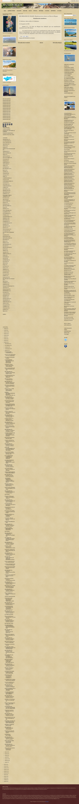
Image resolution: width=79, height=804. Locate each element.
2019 (5, 340)
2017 (5, 764)
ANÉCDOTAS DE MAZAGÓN (9, 148)
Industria (5, 227)
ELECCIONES (5, 200)
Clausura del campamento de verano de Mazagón (10, 355)
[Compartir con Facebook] (26, 36)
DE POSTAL (5, 189)
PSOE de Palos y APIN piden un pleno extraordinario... (9, 389)
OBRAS (4, 250)
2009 (5, 778)
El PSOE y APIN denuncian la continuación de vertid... (10, 546)
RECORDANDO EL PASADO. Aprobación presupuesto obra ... (10, 423)
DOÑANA (35, 10)
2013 (5, 771)
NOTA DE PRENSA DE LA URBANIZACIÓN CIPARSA (10, 689)
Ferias (4, 207)
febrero (6, 760)
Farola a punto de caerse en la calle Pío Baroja (10, 562)
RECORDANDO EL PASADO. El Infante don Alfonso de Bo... (9, 397)
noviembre (7, 345)
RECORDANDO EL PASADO (29, 38)
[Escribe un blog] (24, 36)
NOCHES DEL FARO (9, 623)
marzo (6, 758)
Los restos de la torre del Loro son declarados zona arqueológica (70, 254)
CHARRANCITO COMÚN (69, 70)
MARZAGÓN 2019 (6, 109)
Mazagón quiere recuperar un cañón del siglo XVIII (70, 282)
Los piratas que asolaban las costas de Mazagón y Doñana (70, 244)
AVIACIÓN (5, 163)
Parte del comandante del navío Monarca (69, 300)
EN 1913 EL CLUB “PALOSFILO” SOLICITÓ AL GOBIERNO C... (8, 676)
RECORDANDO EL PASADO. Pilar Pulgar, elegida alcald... (10, 372)
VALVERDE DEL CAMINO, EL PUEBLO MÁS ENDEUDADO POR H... (10, 539)
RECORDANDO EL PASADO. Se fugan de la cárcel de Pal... (10, 492)
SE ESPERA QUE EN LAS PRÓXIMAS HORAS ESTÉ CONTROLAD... (10, 721)
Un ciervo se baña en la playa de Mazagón (9, 683)
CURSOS (4, 187)
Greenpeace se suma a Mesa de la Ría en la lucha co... (9, 711)
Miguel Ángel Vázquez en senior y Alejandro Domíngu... (10, 703)
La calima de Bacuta (68, 204)
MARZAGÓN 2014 (6, 117)
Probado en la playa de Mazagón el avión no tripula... (9, 731)
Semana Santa (6, 289)
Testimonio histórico (68, 320)
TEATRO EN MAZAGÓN (10, 596)
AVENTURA (5, 162)
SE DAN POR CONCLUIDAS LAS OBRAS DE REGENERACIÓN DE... (10, 558)
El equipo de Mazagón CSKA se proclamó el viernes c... (9, 497)
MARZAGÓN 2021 (6, 106)
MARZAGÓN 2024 (7, 102)
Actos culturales (6, 142)
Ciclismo (4, 174)
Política (4, 267)
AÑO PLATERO (6, 152)
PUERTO (4, 275)
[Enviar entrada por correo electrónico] (21, 36)
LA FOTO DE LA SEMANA (8, 232)
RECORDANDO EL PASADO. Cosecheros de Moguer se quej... (10, 430)
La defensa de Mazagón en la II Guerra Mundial (70, 216)
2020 (5, 338)
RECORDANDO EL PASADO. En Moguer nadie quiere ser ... (9, 665)
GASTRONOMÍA (6, 216)
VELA (4, 311)
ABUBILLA (66, 66)
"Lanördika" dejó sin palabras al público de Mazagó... (10, 519)
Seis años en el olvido (68, 317)
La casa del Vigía (67, 206)
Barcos (4, 170)
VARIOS (4, 309)
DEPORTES (53, 10)
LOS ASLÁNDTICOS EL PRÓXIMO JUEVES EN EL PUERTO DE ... (10, 405)
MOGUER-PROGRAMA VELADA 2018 (9, 438)
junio (6, 753)
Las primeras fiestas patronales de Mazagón (69, 238)
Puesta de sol (5, 277)
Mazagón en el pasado (68, 272)
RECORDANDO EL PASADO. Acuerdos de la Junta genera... (10, 554)
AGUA (4, 145)
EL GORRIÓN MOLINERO (69, 78)
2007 (5, 781)
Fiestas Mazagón (6, 210)
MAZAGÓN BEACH (12, 4)
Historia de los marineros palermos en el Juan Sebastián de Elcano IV (69, 177)
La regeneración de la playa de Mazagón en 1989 (69, 227)
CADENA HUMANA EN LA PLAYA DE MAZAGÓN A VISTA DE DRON (10, 434)
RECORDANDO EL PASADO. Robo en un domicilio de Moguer (9, 382)
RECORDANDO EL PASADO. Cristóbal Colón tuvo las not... (9, 714)
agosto (6, 350)
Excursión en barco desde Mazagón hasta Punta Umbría (10, 567)
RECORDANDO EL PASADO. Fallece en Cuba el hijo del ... (9, 416)
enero (6, 762)
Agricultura (5, 144)
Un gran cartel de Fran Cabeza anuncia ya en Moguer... (10, 441)
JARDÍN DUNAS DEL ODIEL (8, 134)
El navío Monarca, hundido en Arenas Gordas (69, 147)
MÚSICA (5, 242)
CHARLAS (5, 173)
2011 (5, 774)
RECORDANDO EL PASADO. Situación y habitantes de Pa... (10, 590)
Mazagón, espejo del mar (69, 286)
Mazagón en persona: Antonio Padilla (68, 274)
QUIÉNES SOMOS (11, 10)
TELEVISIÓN (5, 300)
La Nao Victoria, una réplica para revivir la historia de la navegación (70, 224)
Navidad (4, 245)
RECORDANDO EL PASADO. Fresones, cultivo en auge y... (9, 738)
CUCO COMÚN (67, 75)
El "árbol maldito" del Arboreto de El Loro (68, 125)
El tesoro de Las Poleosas (69, 158)
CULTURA (47, 10)
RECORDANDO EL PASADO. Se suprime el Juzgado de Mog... (10, 583)
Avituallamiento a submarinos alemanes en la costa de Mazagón (69, 114)
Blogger (47, 801)
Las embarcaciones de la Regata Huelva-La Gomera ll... (10, 376)
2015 (5, 767)
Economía (5, 197)
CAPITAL (5, 171)
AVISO (4, 165)
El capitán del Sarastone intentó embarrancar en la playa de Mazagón (69, 127)
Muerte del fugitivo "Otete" (69, 295)
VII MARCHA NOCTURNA (8, 735)
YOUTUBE (66, 334)
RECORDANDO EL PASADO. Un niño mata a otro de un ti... (9, 475)
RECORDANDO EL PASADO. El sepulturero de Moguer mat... (10, 535)
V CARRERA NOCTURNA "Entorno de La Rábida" (10, 680)
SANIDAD (5, 284)
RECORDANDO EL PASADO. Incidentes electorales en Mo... (9, 638)
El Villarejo (66, 160)
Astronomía (5, 159)
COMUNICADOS (6, 178)
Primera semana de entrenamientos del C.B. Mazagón (10, 412)
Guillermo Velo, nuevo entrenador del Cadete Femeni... (10, 426)
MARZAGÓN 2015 (6, 116)
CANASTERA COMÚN (69, 67)
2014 (5, 769)
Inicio (5, 10)
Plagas (4, 264)
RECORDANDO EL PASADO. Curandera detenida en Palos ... (9, 525)
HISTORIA (41, 10)
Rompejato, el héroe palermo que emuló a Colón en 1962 (70, 313)
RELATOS (5, 281)
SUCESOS (59, 10)
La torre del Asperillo (68, 228)
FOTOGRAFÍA (6, 213)
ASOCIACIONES (6, 157)
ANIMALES (5, 151)
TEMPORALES (6, 301)
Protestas (5, 272)
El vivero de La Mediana (69, 161)
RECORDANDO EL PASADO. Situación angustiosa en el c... (9, 696)
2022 (5, 335)
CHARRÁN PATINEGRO (69, 69)
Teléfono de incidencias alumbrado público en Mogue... (10, 635)
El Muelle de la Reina (68, 145)
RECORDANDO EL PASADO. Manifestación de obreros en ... (9, 631)
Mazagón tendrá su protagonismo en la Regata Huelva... (9, 484)
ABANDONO (5, 139)
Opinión (4, 252)
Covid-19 (4, 182)
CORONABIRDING (68, 73)
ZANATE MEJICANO (68, 93)
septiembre (7, 348)
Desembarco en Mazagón (69, 122)
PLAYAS (4, 266)
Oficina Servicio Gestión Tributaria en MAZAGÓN (10, 748)
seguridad (5, 287)
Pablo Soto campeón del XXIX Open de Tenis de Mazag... (10, 550)
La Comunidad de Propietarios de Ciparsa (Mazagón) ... (10, 504)
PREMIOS (5, 269)
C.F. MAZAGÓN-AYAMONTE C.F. (9, 352)
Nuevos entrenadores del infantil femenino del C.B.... (10, 369)
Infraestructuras (6, 229)
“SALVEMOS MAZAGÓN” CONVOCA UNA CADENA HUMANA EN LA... (9, 480)
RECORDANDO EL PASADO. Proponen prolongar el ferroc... (9, 444)
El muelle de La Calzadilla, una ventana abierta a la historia (69, 143)
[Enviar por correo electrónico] (23, 36)
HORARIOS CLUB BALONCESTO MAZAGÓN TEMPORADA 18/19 (9, 599)
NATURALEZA (6, 244)
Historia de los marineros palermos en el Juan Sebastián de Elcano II (69, 170)
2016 (5, 766)
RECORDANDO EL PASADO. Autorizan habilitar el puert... (9, 620)
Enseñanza (5, 204)
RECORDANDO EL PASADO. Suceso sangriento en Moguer (10, 685)
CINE (4, 176)
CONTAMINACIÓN (7, 181)
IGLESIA (4, 224)
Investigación (5, 230)
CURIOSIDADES (6, 185)
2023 (5, 333)
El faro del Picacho (68, 135)
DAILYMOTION (67, 331)
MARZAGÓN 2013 (6, 119)
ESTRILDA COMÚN (68, 80)
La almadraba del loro (68, 203)
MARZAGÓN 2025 (6, 100)
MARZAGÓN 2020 (7, 108)
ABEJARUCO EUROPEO (69, 64)
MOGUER (25, 10)
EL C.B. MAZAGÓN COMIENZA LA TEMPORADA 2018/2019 (9, 457)
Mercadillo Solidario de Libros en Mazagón (9, 642)
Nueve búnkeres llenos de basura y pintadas (69, 297)
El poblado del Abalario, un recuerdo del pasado (69, 154)
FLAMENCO (5, 211)
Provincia (5, 274)
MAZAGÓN (19, 10)
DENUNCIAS (5, 190)
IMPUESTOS (5, 226)
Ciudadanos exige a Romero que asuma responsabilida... (9, 365)
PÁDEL (4, 255)
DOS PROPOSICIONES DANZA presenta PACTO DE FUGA (9, 672)
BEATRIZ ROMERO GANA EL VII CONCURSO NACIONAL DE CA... (9, 661)
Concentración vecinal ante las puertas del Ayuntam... (9, 401)
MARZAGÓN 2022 (6, 105)
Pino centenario (67, 304)
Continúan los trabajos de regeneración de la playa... (10, 575)
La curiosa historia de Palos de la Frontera (69, 211)
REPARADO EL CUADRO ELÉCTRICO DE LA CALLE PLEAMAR (10, 586)
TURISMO (5, 306)
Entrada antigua (57, 42)
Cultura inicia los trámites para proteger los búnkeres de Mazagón (70, 117)
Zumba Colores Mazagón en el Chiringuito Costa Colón (10, 488)
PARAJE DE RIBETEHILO (8, 133)
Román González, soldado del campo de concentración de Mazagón (70, 309)
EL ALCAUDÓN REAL (68, 77)
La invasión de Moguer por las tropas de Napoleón (69, 221)
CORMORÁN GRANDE (69, 72)
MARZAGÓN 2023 (6, 103)
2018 (5, 342)
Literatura (5, 234)
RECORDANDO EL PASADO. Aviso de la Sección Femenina (10, 611)
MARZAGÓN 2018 (6, 111)
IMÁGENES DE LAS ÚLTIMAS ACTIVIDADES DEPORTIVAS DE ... (9, 656)
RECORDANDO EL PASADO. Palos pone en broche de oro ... (9, 603)
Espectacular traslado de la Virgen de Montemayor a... (10, 508)
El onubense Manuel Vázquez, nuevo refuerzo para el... (10, 408)
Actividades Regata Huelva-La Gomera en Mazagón (10, 469)
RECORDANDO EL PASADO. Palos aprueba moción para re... (9, 652)
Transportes (5, 304)
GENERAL (5, 218)
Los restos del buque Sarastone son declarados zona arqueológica (69, 258)
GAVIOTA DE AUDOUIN (69, 81)
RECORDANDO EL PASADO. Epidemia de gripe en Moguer (10, 501)
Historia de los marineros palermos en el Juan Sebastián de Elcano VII (69, 187)
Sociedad (4, 292)
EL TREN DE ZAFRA (9, 614)
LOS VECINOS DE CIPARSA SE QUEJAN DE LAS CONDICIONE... (10, 707)
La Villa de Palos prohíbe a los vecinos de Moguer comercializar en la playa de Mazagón (70, 234)
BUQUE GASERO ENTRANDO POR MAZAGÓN (9, 528)
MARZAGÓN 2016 (6, 114)
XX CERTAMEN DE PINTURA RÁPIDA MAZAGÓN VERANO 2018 (10, 626)
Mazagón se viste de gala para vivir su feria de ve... (10, 700)
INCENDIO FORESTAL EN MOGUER (9, 725)
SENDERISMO (6, 290)
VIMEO (65, 329)
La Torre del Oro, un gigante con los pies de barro (69, 231)
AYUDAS (5, 167)
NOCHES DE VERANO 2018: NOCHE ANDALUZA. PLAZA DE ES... (10, 462)
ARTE (4, 154)
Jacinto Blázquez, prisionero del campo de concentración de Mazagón (69, 193)
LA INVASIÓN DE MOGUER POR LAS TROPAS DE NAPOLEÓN (9, 361)
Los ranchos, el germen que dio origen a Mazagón (69, 251)
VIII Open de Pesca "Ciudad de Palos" (9, 379)
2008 (5, 779)
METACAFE (66, 332)
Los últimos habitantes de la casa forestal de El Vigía (70, 266)
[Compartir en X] (25, 36)
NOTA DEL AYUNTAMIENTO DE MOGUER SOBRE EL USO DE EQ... (10, 449)
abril (6, 757)
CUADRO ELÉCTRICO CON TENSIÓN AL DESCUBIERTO (9, 693)
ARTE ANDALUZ (67, 325)
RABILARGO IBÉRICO (68, 87)
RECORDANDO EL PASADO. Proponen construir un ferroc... (9, 543)
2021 (5, 337)
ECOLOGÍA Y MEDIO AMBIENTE (7, 196)
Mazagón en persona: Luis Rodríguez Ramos (69, 277)
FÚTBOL (4, 215)
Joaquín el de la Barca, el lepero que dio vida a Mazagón (69, 197)
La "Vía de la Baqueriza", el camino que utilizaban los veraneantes (69, 200)
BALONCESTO (6, 168)
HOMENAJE (5, 221)
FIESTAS (5, 208)
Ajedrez (4, 147)
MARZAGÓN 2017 (6, 113)
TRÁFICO (5, 303)
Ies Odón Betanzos (6, 222)
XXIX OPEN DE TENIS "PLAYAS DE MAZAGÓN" (9, 741)
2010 (5, 776)
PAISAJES (5, 256)
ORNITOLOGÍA (6, 253)
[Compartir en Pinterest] (27, 36)
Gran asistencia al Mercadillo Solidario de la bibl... (10, 593)
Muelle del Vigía (67, 293)
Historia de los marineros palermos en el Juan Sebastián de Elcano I (69, 166)
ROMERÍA (5, 282)
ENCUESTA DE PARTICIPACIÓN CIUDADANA (9, 728)
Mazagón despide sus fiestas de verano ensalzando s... (9, 668)
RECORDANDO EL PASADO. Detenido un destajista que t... (10, 745)
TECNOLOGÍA (6, 298)
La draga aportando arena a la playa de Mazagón (10, 564)
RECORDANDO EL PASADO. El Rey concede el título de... (9, 465)
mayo (6, 755)
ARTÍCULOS (5, 156)
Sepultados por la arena (69, 318)
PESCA (4, 263)
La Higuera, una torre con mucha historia (69, 218)
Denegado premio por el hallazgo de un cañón (69, 121)
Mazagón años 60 (67, 270)
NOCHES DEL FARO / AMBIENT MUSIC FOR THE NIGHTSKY (10, 647)
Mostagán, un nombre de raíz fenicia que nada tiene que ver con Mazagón (70, 291)
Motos (4, 241)
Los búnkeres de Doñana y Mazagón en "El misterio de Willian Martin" (69, 241)
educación (5, 199)
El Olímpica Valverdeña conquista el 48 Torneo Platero (10, 511)
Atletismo (5, 160)
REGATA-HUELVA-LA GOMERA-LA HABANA (9, 515)
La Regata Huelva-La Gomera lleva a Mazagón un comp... (9, 419)
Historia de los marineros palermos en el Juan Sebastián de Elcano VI (69, 184)
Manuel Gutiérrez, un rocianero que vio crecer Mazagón (10, 617)
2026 (5, 328)
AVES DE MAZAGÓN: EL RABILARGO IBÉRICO (10, 472)
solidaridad (5, 293)
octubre (6, 347)
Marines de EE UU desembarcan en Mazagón (69, 268)
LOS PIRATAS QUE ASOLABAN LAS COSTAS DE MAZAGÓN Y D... (9, 608)
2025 (5, 330)
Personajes (5, 261)
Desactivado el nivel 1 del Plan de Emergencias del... (10, 718)
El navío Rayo (67, 149)
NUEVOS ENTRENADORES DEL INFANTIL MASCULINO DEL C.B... (10, 394)
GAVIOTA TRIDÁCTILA (69, 83)
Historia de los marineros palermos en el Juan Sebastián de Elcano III (69, 173)
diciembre (7, 343)
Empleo (4, 202)
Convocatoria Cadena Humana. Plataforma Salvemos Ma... (9, 453)
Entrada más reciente (24, 42)
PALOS (30, 10)
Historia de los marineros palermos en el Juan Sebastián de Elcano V (69, 180)
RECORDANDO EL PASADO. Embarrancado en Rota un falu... (10, 572)
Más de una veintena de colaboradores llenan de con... (9, 386)
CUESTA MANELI (6, 129)
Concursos (5, 179)
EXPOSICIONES (6, 205)
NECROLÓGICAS (6, 247)
